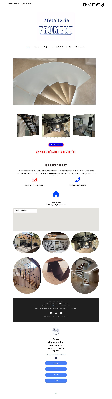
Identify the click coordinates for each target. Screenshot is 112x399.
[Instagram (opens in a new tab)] (89, 5)
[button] (15, 125)
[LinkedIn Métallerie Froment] (61, 313)
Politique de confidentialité (59, 308)
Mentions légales (41, 308)
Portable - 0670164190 (78, 185)
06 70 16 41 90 (47, 305)
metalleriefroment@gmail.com (34, 185)
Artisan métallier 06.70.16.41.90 (20, 4)
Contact (74, 308)
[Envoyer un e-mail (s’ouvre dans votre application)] (98, 5)
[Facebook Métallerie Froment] (51, 313)
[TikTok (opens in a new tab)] (102, 5)
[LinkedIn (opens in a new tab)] (93, 5)
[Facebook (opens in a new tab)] (84, 5)
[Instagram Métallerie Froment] (56, 313)
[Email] (56, 358)
